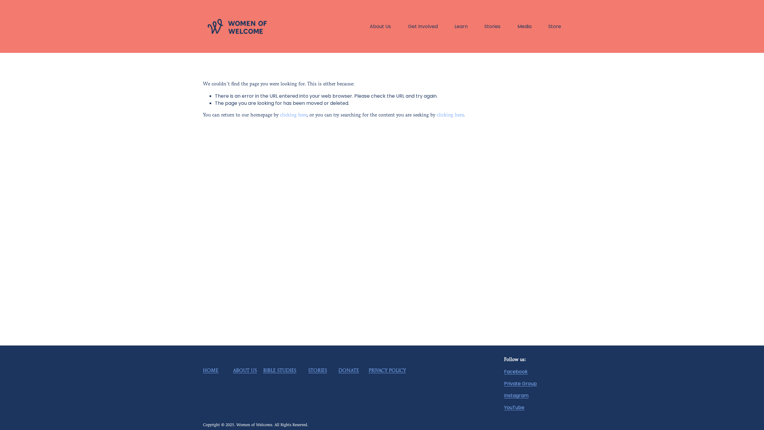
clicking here (293, 115)
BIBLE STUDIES (279, 370)
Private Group (520, 383)
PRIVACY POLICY (387, 370)
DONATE (348, 370)
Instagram (516, 395)
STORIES (317, 370)
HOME (210, 370)
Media (524, 26)
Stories (492, 26)
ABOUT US (245, 370)
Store (554, 26)
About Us (380, 26)
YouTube (514, 407)
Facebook (516, 371)
